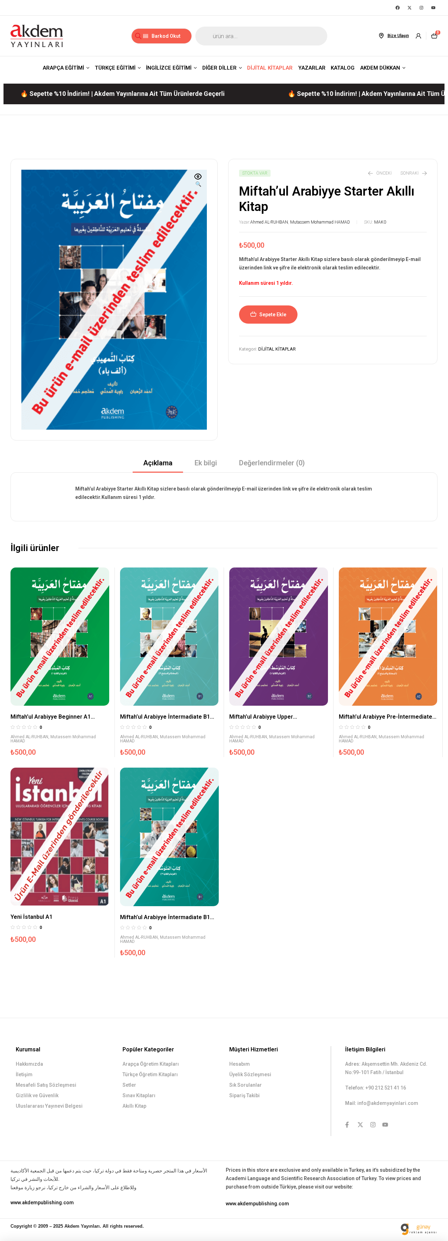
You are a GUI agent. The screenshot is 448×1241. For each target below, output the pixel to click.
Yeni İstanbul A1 (31, 917)
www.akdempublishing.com (42, 1202)
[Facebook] (397, 7)
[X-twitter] (409, 7)
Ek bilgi (206, 463)
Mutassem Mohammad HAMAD (320, 222)
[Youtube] (433, 7)
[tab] (158, 465)
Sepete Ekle (272, 314)
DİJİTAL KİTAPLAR (277, 349)
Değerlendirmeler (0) (272, 463)
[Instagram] (421, 7)
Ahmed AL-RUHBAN (269, 222)
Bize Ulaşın (398, 35)
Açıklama (158, 463)
